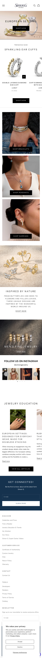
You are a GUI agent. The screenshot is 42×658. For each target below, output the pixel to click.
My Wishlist (6, 531)
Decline (19, 647)
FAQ (3, 557)
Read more (6, 461)
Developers (6, 586)
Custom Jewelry (7, 553)
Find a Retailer (7, 524)
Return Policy (7, 561)
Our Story (5, 535)
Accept (20, 642)
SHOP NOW (21, 28)
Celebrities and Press (9, 520)
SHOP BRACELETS (21, 149)
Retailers (5, 590)
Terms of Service (8, 597)
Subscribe (21, 503)
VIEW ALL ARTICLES (21, 469)
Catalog (5, 601)
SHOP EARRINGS (20, 236)
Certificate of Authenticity (11, 550)
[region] (21, 25)
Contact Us (6, 575)
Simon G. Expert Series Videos (13, 538)
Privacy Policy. (15, 636)
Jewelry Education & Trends (12, 527)
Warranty (5, 564)
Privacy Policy (7, 594)
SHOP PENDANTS (21, 193)
